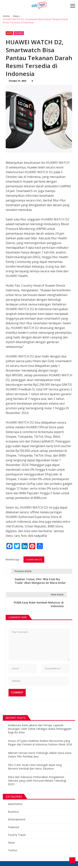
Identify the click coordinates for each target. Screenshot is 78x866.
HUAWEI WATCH (34, 559)
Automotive (15, 804)
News (9, 33)
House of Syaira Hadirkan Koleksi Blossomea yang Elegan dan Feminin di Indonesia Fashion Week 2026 (40, 742)
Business (13, 811)
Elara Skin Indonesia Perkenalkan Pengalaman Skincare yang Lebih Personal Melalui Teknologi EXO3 (37, 780)
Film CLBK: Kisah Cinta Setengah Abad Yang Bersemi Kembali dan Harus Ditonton (35, 766)
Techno (19, 33)
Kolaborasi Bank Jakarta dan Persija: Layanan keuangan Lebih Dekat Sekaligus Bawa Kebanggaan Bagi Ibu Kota (39, 728)
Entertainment (16, 819)
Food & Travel (17, 835)
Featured (13, 827)
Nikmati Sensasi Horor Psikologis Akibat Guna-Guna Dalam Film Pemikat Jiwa (39, 754)
